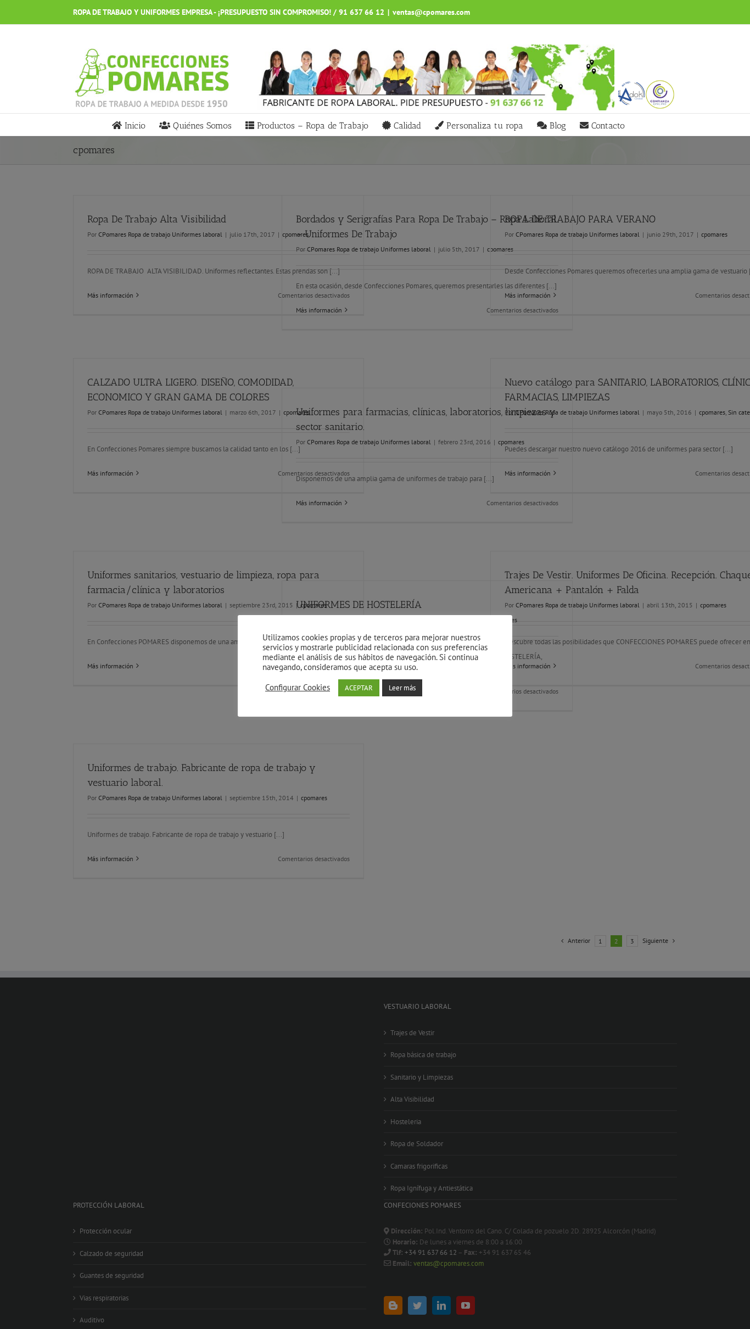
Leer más (402, 688)
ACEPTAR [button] (359, 688)
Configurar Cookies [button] (297, 688)
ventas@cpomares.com (431, 12)
